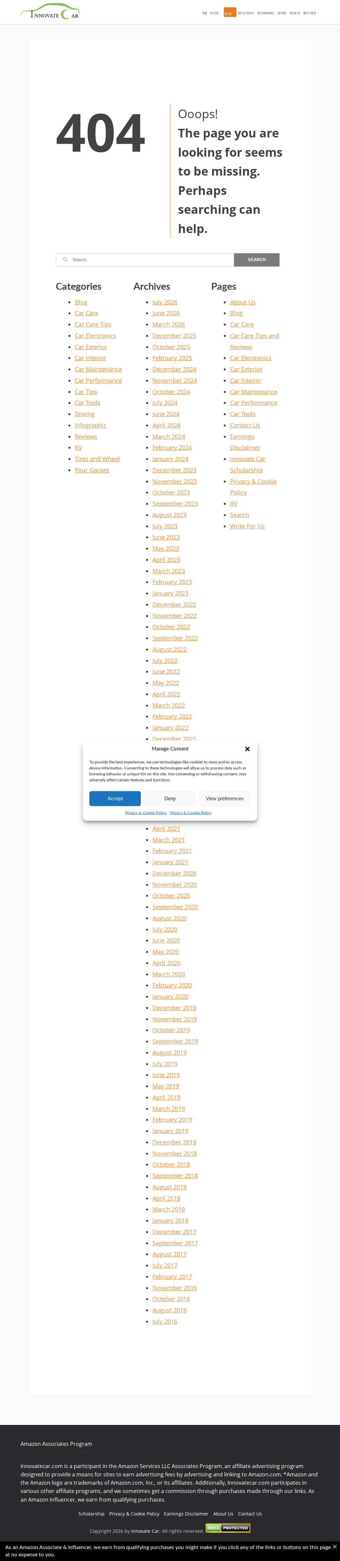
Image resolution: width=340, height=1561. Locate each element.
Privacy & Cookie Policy (146, 813)
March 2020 (168, 974)
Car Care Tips (93, 324)
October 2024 (171, 392)
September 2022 (175, 638)
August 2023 (169, 515)
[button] (247, 748)
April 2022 (166, 694)
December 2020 (174, 873)
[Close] (334, 1546)
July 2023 (164, 526)
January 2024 (170, 459)
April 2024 (166, 425)
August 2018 (169, 1187)
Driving (85, 414)
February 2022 (172, 716)
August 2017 (169, 1254)
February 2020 (172, 985)
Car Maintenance (98, 369)
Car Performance (266, 13)
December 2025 (174, 336)
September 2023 (175, 503)
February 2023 (172, 582)
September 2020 (175, 907)
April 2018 (166, 1198)
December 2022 (174, 604)
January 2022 (170, 728)
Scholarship (91, 1514)
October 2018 (171, 1164)
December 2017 (174, 1232)
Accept (115, 798)
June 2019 (166, 1075)
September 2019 (175, 1041)
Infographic (91, 425)
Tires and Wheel (97, 459)
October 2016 (171, 1299)
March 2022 (168, 705)
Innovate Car (145, 1531)
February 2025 (172, 358)
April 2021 (166, 828)
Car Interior (90, 358)
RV (78, 447)
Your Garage (92, 470)
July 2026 (164, 302)
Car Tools (282, 13)
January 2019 (170, 1131)
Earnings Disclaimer (186, 1514)
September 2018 (175, 1176)
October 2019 (171, 1030)
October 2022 (171, 627)
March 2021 (168, 840)
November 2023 (174, 481)
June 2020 (166, 940)
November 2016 (174, 1288)
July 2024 (164, 403)
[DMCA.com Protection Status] (228, 1531)
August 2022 (169, 649)
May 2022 (165, 683)
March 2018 (168, 1209)
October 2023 (171, 492)
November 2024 (174, 380)
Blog (205, 13)
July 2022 (164, 660)
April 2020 (166, 963)
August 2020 (169, 918)
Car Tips (86, 392)
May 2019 (165, 1086)
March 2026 (168, 324)
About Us (243, 302)
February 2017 (172, 1277)
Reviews (214, 13)
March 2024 (168, 436)
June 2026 (166, 313)
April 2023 (166, 560)
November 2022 (174, 616)
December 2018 (174, 1142)
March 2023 (168, 571)
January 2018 (170, 1220)
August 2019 (169, 1052)
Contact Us (295, 13)
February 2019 (172, 1120)
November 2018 (174, 1153)
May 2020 (165, 952)
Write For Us (309, 13)
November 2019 (174, 1019)
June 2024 (166, 414)
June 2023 (166, 537)
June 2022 (166, 671)
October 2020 (171, 895)
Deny (170, 798)
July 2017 (164, 1265)
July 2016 (164, 1321)
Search (239, 515)
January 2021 (170, 862)
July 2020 (164, 929)
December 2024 (174, 369)
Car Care (228, 13)
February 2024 (172, 447)
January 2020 (170, 996)
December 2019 (174, 1008)
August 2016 (169, 1310)
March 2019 (168, 1109)
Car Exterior (91, 347)
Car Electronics (246, 13)
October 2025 (171, 347)
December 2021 (174, 739)
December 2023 (174, 470)
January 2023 (170, 593)
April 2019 (166, 1097)
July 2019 (164, 1064)
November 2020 (174, 885)
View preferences (225, 798)
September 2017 (175, 1243)
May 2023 (165, 548)
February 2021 (172, 851)
